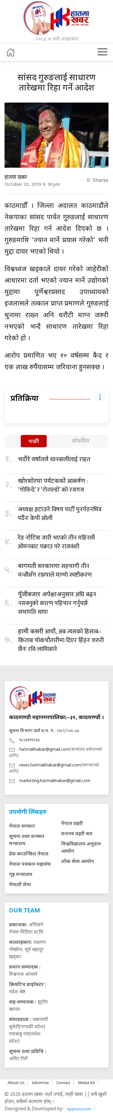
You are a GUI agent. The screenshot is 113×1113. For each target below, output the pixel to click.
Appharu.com (79, 1108)
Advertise (40, 1082)
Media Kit (86, 1082)
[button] (102, 52)
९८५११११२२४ (29, 740)
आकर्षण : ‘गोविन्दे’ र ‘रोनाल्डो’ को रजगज (53, 485)
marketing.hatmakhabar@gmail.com (54, 781)
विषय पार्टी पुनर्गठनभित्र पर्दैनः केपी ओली (60, 513)
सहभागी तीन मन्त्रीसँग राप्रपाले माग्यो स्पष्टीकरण (55, 570)
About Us (16, 1082)
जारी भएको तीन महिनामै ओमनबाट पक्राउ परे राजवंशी (56, 542)
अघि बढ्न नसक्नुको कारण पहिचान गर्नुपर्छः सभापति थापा (57, 603)
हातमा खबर (16, 177)
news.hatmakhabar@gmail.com (50, 765)
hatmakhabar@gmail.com (44, 750)
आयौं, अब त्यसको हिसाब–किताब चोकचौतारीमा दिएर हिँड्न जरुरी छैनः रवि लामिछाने (61, 640)
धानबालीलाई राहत (54, 459)
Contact (63, 1082)
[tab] (33, 441)
